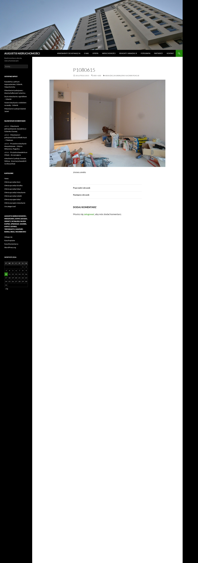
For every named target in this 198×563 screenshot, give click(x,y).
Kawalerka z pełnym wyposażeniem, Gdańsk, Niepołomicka (13, 84)
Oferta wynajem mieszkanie (14, 203)
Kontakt (170, 53)
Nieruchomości (109, 53)
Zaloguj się (8, 237)
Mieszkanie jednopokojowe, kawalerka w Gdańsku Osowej (15, 128)
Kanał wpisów (9, 240)
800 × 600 (97, 75)
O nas (86, 53)
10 (6, 274)
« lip (6, 289)
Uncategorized (10, 206)
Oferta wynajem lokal (12, 199)
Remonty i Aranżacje (128, 53)
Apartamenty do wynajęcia (68, 53)
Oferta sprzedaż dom (12, 182)
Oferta (95, 53)
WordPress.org (10, 247)
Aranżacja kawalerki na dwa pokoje (122, 75)
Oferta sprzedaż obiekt (13, 196)
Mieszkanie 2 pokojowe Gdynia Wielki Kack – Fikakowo (15, 137)
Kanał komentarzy (11, 244)
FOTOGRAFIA (145, 53)
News (6, 178)
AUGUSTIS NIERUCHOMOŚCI (22, 53)
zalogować (89, 214)
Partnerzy (158, 53)
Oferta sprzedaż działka (13, 185)
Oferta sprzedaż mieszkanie (14, 192)
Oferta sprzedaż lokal (12, 189)
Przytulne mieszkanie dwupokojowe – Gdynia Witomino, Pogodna (15, 146)
